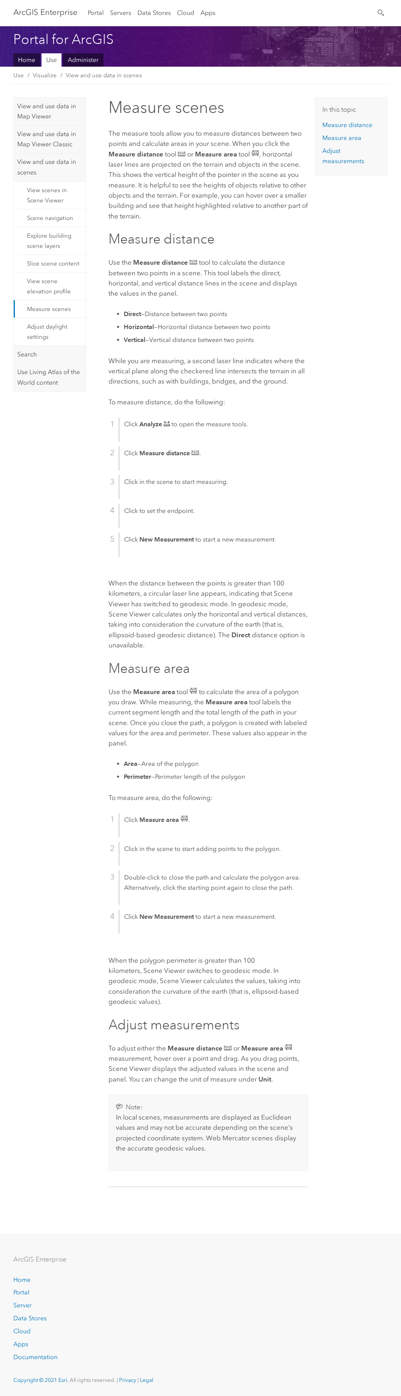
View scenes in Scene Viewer (47, 195)
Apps (207, 12)
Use (51, 60)
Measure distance (347, 125)
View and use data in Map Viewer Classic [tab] (46, 139)
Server (22, 1305)
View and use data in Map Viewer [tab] (46, 111)
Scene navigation (50, 218)
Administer (83, 60)
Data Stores (154, 12)
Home (26, 60)
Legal (146, 1380)
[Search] (381, 12)
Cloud (185, 12)
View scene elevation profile (49, 286)
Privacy (127, 1380)
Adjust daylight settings (47, 331)
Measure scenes (49, 309)
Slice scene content (53, 263)
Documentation (35, 1357)
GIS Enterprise (45, 12)
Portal (96, 12)
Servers (120, 12)
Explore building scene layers (49, 240)
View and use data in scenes (104, 75)
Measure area (341, 138)
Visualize (45, 75)
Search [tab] (27, 354)
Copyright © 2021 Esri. (41, 1380)
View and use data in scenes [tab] (46, 167)
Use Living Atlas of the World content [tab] (48, 377)
